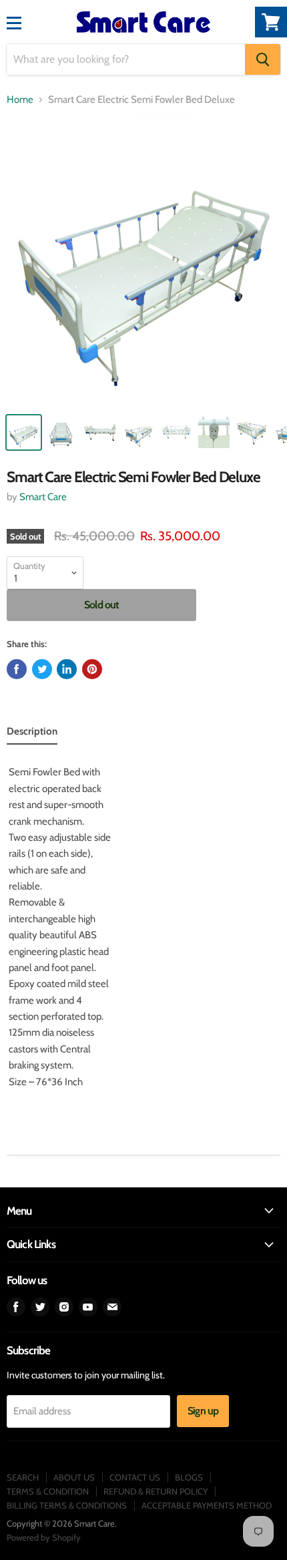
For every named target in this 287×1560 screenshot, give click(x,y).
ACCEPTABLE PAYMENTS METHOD (206, 1505)
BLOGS (189, 1477)
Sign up (203, 1410)
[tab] (32, 734)
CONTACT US (134, 1477)
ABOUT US (74, 1477)
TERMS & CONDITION (48, 1491)
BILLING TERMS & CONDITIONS (67, 1505)
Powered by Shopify (44, 1537)
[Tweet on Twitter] (42, 669)
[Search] (262, 59)
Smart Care (43, 497)
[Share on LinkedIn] (67, 669)
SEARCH (23, 1477)
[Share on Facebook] (17, 669)
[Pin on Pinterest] (92, 669)
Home (20, 100)
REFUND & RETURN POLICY (155, 1491)
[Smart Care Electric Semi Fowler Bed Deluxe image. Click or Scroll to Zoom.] (143, 261)
